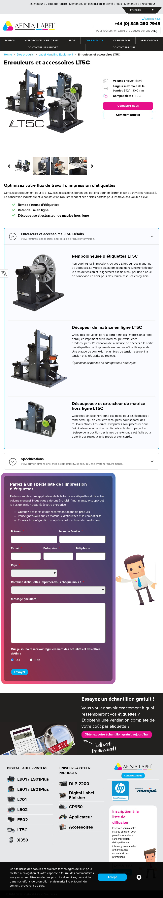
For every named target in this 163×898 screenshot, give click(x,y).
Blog (72, 40)
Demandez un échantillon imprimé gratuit (95, 4)
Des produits (94, 40)
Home (8, 54)
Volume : (119, 81)
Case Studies (121, 40)
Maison (10, 40)
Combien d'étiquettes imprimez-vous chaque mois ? (47, 582)
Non (37, 660)
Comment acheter (128, 115)
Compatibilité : (123, 96)
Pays (15, 565)
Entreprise (51, 548)
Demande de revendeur (139, 4)
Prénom (17, 531)
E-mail (16, 548)
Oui (18, 660)
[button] (155, 30)
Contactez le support (43, 47)
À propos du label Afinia (42, 40)
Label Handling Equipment (56, 54)
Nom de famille (70, 531)
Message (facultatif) (24, 599)
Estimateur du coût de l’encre (48, 4)
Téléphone (83, 548)
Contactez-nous (124, 47)
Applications (149, 40)
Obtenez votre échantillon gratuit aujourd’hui (116, 734)
